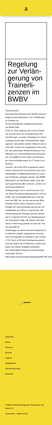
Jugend (8, 358)
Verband (9, 347)
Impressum (10, 413)
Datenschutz (22, 413)
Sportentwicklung (12, 368)
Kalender (9, 374)
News (7, 342)
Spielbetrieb (10, 363)
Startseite (9, 337)
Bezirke (8, 352)
